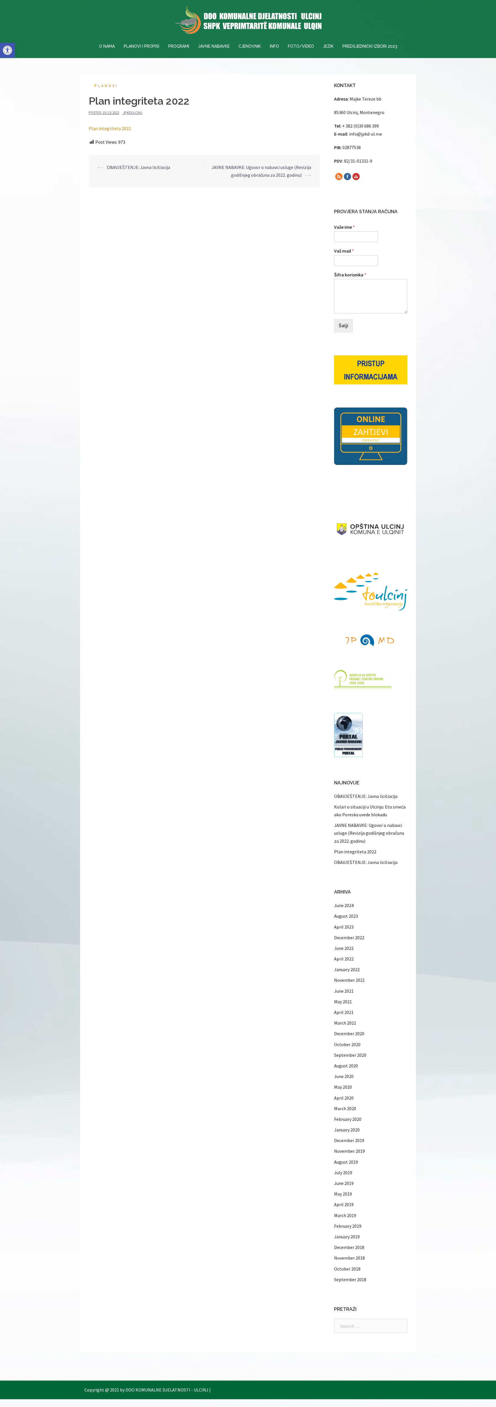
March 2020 (345, 1108)
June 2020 (344, 1076)
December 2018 (349, 1247)
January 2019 (347, 1236)
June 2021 (344, 991)
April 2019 (344, 1204)
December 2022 (349, 937)
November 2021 (349, 980)
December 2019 (349, 1140)
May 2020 (343, 1087)
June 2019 (344, 1183)
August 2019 (346, 1162)
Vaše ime (344, 227)
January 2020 (347, 1130)
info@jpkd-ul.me (365, 134)
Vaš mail (344, 251)
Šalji (343, 325)
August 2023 (346, 916)
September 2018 (350, 1279)
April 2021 (344, 1012)
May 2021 (343, 1001)
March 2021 (345, 1023)
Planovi (106, 85)
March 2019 (345, 1215)
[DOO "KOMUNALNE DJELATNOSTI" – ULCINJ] (248, 21)
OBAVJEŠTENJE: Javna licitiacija (138, 167)
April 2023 (344, 927)
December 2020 (349, 1033)
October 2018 (347, 1269)
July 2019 (343, 1172)
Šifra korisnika (350, 275)
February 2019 (347, 1226)
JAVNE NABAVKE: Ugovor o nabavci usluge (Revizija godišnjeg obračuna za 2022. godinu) (369, 833)
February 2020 (347, 1119)
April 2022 (344, 959)
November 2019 (349, 1151)
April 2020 (344, 1098)
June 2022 (344, 948)
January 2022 (347, 969)
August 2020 (346, 1066)
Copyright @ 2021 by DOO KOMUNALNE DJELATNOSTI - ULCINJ (146, 1390)
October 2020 (347, 1044)
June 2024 (344, 905)
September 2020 (350, 1055)
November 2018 (349, 1258)
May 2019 (343, 1194)
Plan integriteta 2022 (110, 128)
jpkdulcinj (132, 112)
